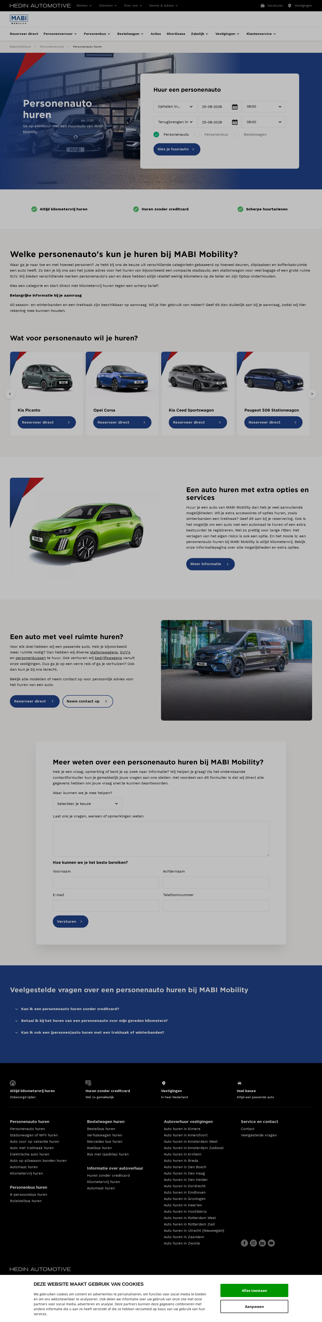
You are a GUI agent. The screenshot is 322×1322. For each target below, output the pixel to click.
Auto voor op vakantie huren (34, 1141)
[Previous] (10, 394)
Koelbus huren (99, 1148)
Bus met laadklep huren (108, 1154)
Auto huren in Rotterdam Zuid (189, 1224)
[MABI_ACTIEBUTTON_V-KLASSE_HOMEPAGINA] (236, 670)
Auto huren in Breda (181, 1161)
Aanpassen (254, 1306)
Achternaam (174, 871)
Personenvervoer (52, 46)
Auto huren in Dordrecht (185, 1186)
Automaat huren (24, 1167)
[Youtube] (271, 1243)
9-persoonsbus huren (28, 1194)
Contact (247, 1129)
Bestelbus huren (101, 1129)
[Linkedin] (262, 1243)
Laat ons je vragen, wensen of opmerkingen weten (98, 816)
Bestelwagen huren (105, 1121)
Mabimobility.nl (20, 46)
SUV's (125, 652)
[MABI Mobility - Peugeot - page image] (85, 528)
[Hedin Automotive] (40, 6)
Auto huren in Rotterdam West (190, 1218)
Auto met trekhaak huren (32, 1148)
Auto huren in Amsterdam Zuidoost (194, 1148)
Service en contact (259, 1121)
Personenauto (176, 134)
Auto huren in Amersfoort (186, 1135)
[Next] (312, 394)
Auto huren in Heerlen (183, 1205)
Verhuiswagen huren (104, 1135)
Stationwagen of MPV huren (34, 1135)
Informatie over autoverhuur (115, 1168)
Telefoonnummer (178, 895)
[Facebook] (244, 1243)
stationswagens (104, 652)
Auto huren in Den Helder (186, 1180)
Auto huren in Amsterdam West (191, 1141)
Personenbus (216, 134)
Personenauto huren (29, 1121)
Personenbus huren (28, 1187)
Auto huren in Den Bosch (185, 1167)
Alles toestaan (254, 1290)
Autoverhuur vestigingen (188, 1121)
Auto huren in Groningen (185, 1199)
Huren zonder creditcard (108, 1175)
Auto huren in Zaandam (184, 1237)
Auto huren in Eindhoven (185, 1192)
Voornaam (62, 871)
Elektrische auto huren (29, 1154)
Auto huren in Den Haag (184, 1173)
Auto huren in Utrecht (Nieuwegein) (194, 1230)
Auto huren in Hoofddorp (185, 1211)
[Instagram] (253, 1243)
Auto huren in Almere (182, 1129)
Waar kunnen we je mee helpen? (82, 793)
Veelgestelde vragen (259, 1135)
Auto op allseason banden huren (38, 1161)
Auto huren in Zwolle (182, 1243)
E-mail (58, 895)
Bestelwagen (255, 134)
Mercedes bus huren (104, 1141)
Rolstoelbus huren (25, 1201)
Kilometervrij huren (26, 1173)
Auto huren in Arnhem (182, 1154)
